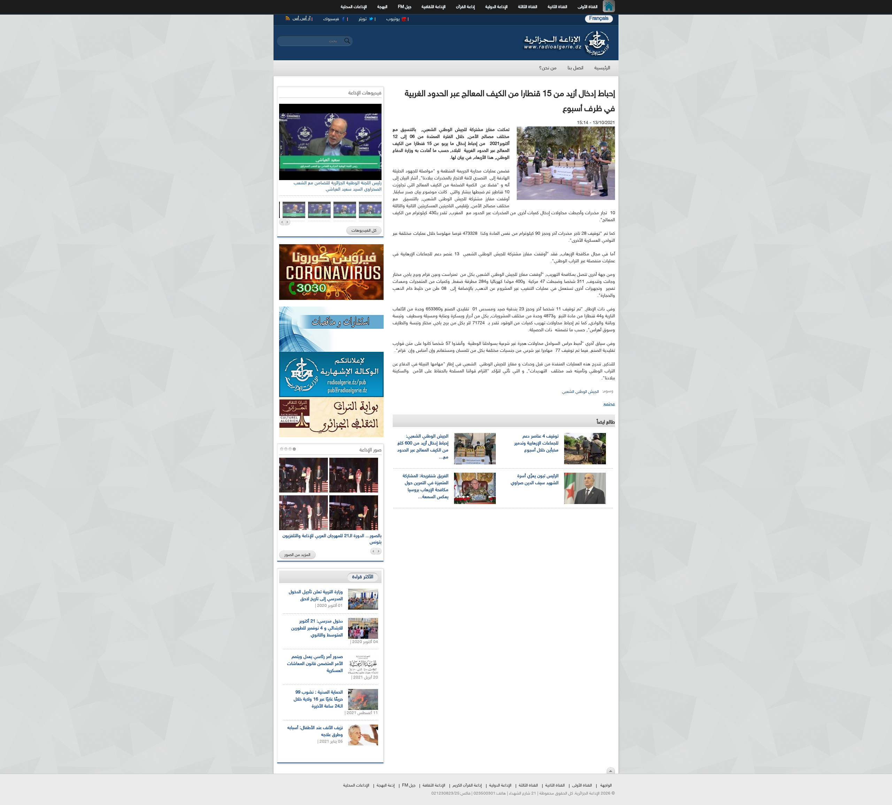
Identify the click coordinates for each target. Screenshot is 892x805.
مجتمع (609, 404)
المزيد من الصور (297, 554)
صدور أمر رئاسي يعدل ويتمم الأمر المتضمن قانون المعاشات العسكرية (315, 664)
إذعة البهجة (386, 785)
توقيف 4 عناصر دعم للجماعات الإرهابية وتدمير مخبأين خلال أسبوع (536, 443)
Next (287, 222)
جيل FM (404, 7)
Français (599, 19)
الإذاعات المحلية (354, 7)
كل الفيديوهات (364, 230)
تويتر (363, 19)
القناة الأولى (588, 7)
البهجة (382, 7)
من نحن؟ (547, 68)
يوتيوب (393, 19)
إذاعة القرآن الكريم (467, 785)
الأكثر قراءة (362, 577)
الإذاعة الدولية (496, 7)
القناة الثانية (557, 7)
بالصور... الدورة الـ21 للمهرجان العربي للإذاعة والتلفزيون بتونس (332, 539)
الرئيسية (610, 7)
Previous (281, 222)
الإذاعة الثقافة (434, 785)
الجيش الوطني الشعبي (580, 391)
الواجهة (606, 785)
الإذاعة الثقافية (434, 7)
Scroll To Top (611, 770)
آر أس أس (301, 18)
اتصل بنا (575, 68)
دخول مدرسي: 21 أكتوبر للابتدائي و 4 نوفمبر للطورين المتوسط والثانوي (317, 628)
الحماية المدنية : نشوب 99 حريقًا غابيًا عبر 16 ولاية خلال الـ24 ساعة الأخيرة (318, 699)
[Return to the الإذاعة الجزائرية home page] (565, 32)
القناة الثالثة (527, 7)
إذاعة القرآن (465, 7)
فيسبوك (331, 19)
